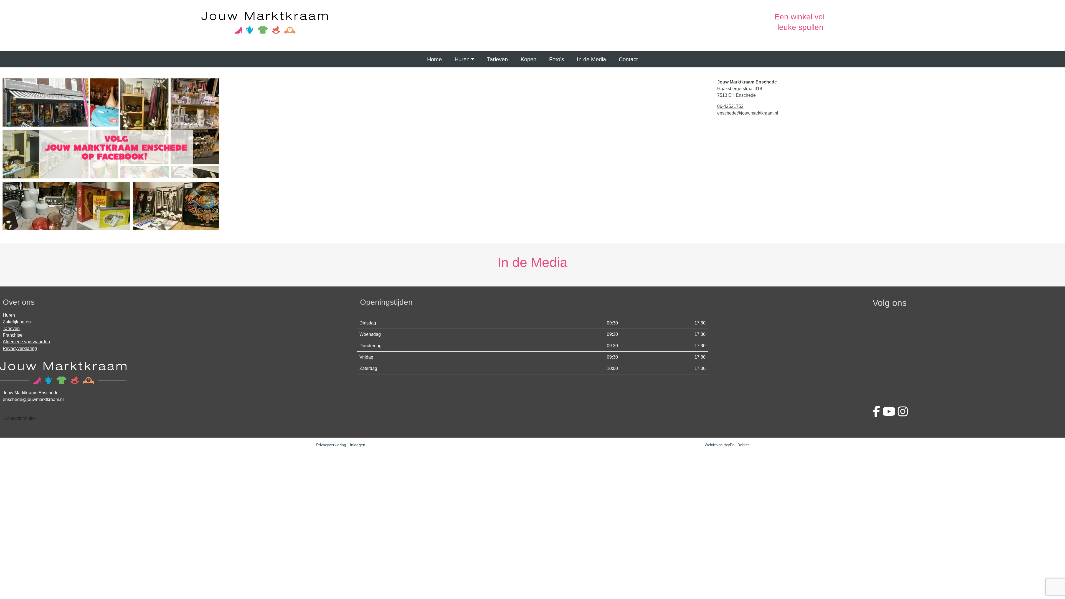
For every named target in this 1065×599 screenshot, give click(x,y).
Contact (628, 59)
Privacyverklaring (20, 348)
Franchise (12, 335)
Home (434, 59)
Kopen (528, 59)
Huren (462, 59)
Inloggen (357, 445)
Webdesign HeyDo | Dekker (727, 445)
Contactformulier (20, 418)
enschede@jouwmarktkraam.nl (747, 113)
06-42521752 (730, 106)
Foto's (556, 59)
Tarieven (497, 59)
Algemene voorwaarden (26, 341)
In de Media (591, 59)
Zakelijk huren (17, 321)
